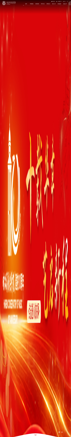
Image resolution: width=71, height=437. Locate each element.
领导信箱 (53, 1)
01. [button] (59, 432)
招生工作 (54, 3)
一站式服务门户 (59, 1)
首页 (26, 3)
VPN (64, 1)
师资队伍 (48, 3)
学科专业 (43, 3)
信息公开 (65, 3)
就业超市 (59, 3)
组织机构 (37, 3)
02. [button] (62, 432)
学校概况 (31, 3)
